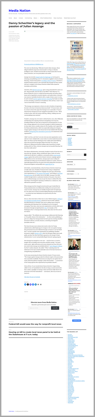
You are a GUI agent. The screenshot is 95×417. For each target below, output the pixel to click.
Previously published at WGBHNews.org (33, 64)
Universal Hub (71, 401)
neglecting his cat (49, 164)
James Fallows (71, 361)
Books (35, 18)
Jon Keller (70, 367)
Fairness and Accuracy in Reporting (75, 355)
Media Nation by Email (70, 18)
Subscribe (55, 308)
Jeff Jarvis (70, 364)
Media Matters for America (73, 376)
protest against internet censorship (43, 98)
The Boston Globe (70, 70)
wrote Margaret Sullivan (56, 246)
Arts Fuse (70, 334)
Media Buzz (70, 375)
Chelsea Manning (12, 35)
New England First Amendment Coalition (76, 380)
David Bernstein (71, 350)
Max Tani (70, 374)
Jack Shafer (70, 360)
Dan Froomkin (71, 348)
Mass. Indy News (58, 18)
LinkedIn (70, 143)
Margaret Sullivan (71, 370)
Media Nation (19, 10)
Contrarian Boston (72, 346)
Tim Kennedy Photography (73, 397)
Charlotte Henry (71, 341)
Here (45, 208)
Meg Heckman (71, 378)
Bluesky (69, 139)
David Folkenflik (71, 352)
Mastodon (70, 142)
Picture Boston (71, 387)
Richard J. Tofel (71, 390)
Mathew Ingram (71, 372)
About (15, 18)
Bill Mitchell (70, 335)
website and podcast (71, 63)
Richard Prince (71, 391)
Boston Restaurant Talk (73, 337)
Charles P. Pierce (71, 340)
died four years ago (37, 89)
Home (10, 18)
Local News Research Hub (73, 368)
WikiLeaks (17, 40)
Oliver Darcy (70, 385)
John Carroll (70, 365)
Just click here (73, 33)
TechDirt (70, 395)
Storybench (70, 393)
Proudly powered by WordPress (21, 411)
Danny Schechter (16, 36)
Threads (69, 140)
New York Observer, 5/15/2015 (74, 104)
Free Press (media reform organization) (76, 356)
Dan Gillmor (70, 349)
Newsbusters (70, 382)
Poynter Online (71, 389)
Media (18, 33)
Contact (21, 18)
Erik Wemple (70, 353)
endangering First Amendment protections (40, 131)
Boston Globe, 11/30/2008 (73, 109)
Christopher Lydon (72, 344)
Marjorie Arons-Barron (73, 371)
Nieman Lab (70, 383)
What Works (70, 402)
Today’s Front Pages (72, 398)
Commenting (28, 18)
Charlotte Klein (71, 342)
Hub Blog (70, 359)
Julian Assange (12, 38)
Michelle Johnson (71, 379)
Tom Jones (70, 400)
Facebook (70, 138)
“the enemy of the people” (43, 173)
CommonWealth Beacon (73, 345)
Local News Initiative (80, 69)
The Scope (70, 394)
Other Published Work (46, 18)
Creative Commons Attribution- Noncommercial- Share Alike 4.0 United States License (75, 80)
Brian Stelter (70, 338)
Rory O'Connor (15, 39)
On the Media (70, 386)
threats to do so (39, 233)
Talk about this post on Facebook (32, 277)
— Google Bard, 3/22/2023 (72, 95)
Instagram (70, 145)
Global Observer (71, 357)
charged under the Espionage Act (43, 77)
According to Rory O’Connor (48, 80)
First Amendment (12, 33)
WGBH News (11, 40)
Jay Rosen (70, 363)
